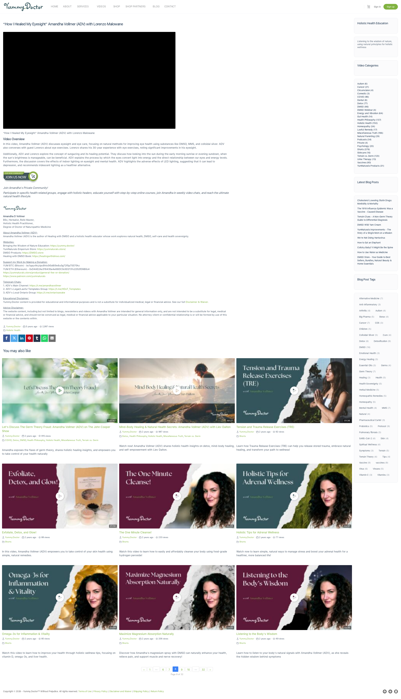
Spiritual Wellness (369, 444)
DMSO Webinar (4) (366, 110)
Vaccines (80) (364, 162)
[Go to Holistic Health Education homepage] (23, 6)
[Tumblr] (37, 338)
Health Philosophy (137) (369, 120)
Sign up (391, 6)
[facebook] (385, 691)
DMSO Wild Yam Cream (369, 225)
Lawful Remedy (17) (367, 129)
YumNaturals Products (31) (370, 166)
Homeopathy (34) (366, 126)
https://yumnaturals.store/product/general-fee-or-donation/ (36, 272)
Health (381, 377)
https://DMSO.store (33, 252)
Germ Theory (367, 371)
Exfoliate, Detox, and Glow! (19, 532)
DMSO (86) (363, 106)
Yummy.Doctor (13, 326)
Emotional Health (369, 353)
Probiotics (366, 426)
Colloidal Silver (368, 335)
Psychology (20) (365, 146)
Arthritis (364, 310)
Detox (16, 440)
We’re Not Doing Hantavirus (371, 237)
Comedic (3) (363, 93)
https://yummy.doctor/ (62, 245)
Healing (364, 377)
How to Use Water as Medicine (372, 252)
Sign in (377, 6)
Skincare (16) (363, 152)
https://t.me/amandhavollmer (45, 285)
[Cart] (369, 6)
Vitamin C (365, 475)
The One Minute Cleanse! (135, 532)
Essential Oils (367, 365)
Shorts (242, 436)
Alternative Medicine (371, 298)
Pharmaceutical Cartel (372, 420)
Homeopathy (367, 402)
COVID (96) (363, 97)
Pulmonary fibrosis (370, 432)
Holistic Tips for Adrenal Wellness (257, 532)
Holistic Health (13, 330)
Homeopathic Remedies (372, 396)
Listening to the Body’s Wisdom (256, 633)
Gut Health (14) (364, 116)
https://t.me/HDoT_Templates (65, 289)
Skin (384, 438)
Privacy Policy (100, 691)
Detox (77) (362, 103)
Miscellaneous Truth (71, 440)
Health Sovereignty (370, 383)
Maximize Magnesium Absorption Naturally (146, 633)
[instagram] (390, 691)
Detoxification (382, 341)
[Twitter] (14, 338)
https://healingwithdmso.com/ (48, 256)
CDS (379, 323)
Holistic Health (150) (367, 123)
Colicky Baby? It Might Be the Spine (375, 247)
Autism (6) (362, 83)
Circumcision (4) (365, 90)
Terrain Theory (368, 456)
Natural (364, 414)
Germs (386, 365)
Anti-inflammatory (370, 304)
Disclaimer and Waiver (120, 691)
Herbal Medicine (369, 390)
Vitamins (383, 475)
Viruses (378, 469)
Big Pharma (366, 316)
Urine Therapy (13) (366, 159)
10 (188, 669)
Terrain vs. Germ (90, 440)
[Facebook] (6, 338)
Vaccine (365, 462)
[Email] (52, 338)
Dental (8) (362, 100)
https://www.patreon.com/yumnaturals (24, 276)
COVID (8, 440)
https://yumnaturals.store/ (51, 249)
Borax (384, 316)
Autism (380, 310)
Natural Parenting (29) (368, 136)
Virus (363, 469)
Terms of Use (84, 691)
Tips (386, 456)
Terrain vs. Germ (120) (368, 156)
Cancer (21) (363, 87)
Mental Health (368, 408)
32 (203, 669)
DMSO (23, 440)
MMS (386, 408)
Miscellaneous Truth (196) (370, 133)
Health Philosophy (36, 440)
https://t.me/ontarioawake (51, 292)
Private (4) (362, 143)
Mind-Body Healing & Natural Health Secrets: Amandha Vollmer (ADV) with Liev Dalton (175, 427)
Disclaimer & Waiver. (197, 302)
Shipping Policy (141, 691)
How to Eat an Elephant (368, 242)
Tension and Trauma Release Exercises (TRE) (265, 427)
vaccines (382, 462)
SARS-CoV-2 (367, 438)
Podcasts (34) (364, 139)
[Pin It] (29, 338)
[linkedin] (396, 691)
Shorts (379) (363, 149)
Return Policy (157, 691)
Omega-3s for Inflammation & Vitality (26, 633)
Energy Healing (368, 359)
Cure (387, 335)
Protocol (384, 426)
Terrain (384, 450)
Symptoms (366, 450)
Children (365, 329)
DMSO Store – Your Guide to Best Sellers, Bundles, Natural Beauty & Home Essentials (374, 260)
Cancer (364, 323)
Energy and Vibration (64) (370, 113)
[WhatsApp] (44, 338)
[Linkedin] (21, 338)
